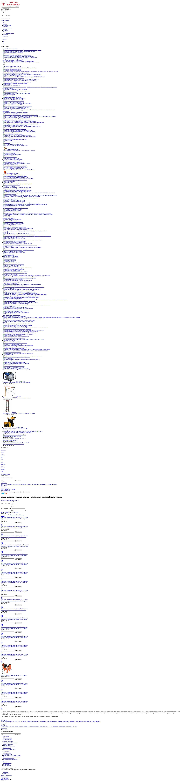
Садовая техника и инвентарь (10, 256)
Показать (11, 512)
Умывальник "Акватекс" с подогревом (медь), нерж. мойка (17, 432)
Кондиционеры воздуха (9, 181)
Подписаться (17, 480)
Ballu (2, 459)
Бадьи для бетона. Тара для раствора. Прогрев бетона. (16, 73)
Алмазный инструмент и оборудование (12, 60)
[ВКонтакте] (1, 493)
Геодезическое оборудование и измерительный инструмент (17, 120)
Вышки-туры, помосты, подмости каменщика (14, 98)
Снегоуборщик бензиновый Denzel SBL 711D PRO (15, 428)
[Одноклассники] (4, 493)
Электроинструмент (8, 354)
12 (13, 501)
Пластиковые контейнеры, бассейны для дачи (14, 242)
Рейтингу (21, 515)
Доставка (5, 30)
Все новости (4, 483)
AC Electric (3, 450)
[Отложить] (2, 525)
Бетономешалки (7, 84)
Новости (5, 26)
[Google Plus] (6, 493)
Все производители (5, 474)
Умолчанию (13, 515)
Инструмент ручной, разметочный (11, 160)
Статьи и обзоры (7, 28)
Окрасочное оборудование (9, 225)
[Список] (2, 516)
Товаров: (3, 513)
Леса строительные (8, 182)
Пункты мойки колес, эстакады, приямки (13, 251)
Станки (5, 322)
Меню (4, 39)
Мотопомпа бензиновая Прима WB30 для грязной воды (16, 382)
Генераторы (6, 111)
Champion (3, 464)
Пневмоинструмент (8, 246)
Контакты (5, 34)
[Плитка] (1, 516)
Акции (5, 29)
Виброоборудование (8, 88)
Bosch (2, 462)
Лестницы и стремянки (9, 186)
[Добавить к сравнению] (2, 524)
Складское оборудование (9, 306)
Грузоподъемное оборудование (10, 132)
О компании (6, 31)
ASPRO (2, 454)
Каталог (5, 24)
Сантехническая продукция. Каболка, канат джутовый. (16, 369)
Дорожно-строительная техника (11, 152)
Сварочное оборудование (9, 288)
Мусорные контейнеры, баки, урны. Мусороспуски (15, 208)
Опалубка (5, 232)
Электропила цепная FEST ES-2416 (12, 436)
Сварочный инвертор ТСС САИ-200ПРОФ (13, 444)
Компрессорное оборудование (10, 164)
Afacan (2, 452)
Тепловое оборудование (9, 340)
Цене (17, 515)
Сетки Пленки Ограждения (10, 283)
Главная (5, 22)
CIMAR (2, 467)
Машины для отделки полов (10, 199)
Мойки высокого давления (9, 206)
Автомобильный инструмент (10, 48)
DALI (2, 471)
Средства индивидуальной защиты (11, 315)
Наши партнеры (10, 33)
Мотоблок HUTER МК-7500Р (10, 440)
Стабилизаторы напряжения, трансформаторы (14, 316)
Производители (7, 25)
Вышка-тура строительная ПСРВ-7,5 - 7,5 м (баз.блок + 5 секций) (19, 413)
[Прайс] (3, 516)
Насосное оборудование (9, 218)
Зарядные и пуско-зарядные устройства (12, 159)
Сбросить (16, 512)
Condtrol (3, 469)
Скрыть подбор (4, 512)
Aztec (2, 457)
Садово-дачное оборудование (10, 274)
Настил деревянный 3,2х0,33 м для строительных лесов (16, 397)
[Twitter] (3, 493)
